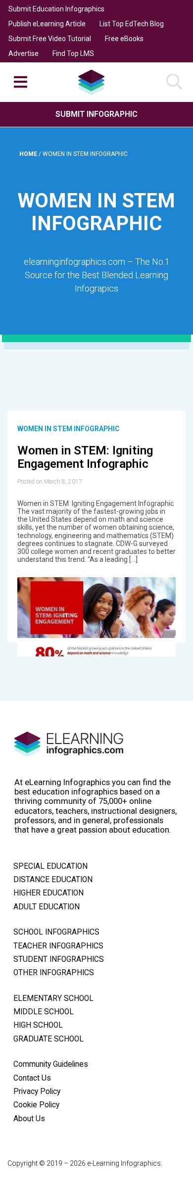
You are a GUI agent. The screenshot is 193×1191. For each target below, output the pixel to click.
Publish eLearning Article (47, 24)
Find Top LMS (73, 53)
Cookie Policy (36, 1104)
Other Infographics (53, 972)
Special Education (50, 866)
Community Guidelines (50, 1064)
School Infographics (56, 932)
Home (29, 153)
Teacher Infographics (58, 946)
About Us (29, 1118)
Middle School (43, 1011)
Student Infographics (58, 959)
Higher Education (48, 893)
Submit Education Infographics (56, 9)
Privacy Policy (36, 1091)
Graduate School (48, 1039)
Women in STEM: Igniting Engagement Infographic (85, 457)
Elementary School (53, 998)
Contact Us (32, 1078)
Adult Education (46, 906)
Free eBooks (124, 39)
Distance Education (53, 879)
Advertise (23, 53)
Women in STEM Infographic (68, 428)
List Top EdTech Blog (131, 24)
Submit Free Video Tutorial (49, 39)
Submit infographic (96, 114)
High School (38, 1025)
